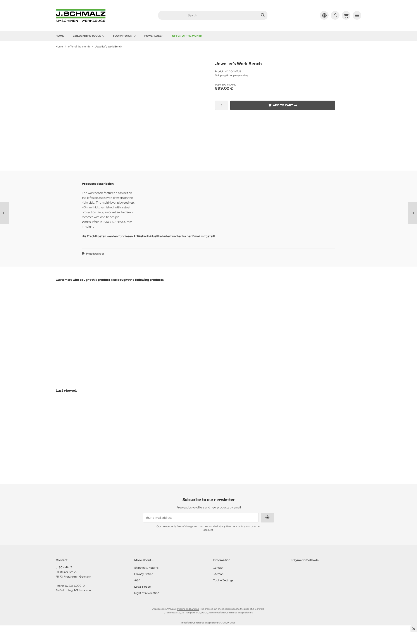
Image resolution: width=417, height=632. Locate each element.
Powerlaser (153, 36)
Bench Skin (114, 327)
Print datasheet (95, 253)
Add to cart (282, 105)
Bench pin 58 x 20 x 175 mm (79, 328)
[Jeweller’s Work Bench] (78, 418)
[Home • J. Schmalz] (81, 21)
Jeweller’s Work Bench (75, 438)
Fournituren (122, 36)
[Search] (263, 15)
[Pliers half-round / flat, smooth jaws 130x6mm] (229, 318)
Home (60, 36)
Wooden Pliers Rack (165, 327)
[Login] (335, 15)
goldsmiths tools (87, 36)
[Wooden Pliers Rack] (170, 307)
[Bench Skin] (125, 307)
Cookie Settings (223, 580)
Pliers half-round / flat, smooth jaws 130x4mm (301, 349)
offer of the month (187, 36)
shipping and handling (188, 608)
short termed (89, 337)
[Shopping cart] (346, 15)
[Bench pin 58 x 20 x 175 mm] (79, 308)
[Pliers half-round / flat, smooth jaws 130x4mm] (301, 318)
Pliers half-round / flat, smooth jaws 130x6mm (229, 349)
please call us (89, 447)
